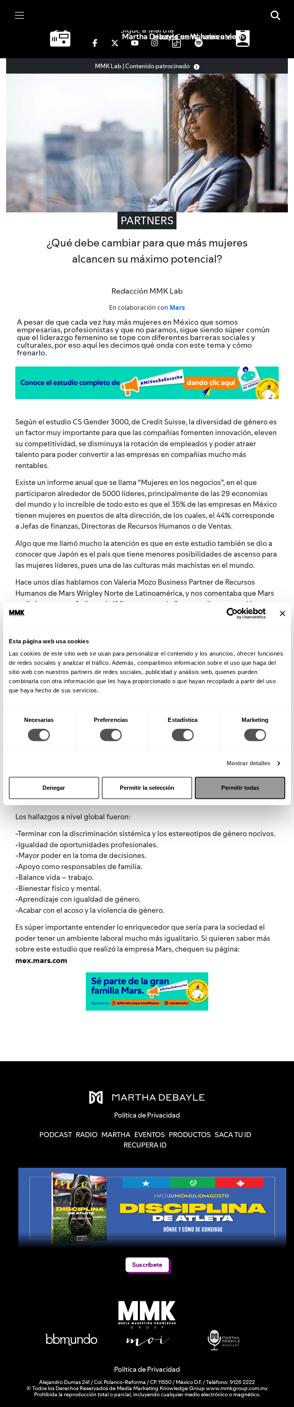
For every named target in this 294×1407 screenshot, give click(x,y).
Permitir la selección (147, 787)
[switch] (111, 735)
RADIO (87, 1135)
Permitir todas (240, 787)
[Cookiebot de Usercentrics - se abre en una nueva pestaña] (232, 613)
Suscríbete (147, 1264)
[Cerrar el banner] (282, 613)
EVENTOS (149, 1135)
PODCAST (55, 1135)
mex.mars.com (41, 960)
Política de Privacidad (147, 1369)
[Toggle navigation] (19, 15)
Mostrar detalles (249, 763)
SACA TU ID (233, 1135)
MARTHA (116, 1135)
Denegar (53, 787)
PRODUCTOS (190, 1135)
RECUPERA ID (145, 1145)
